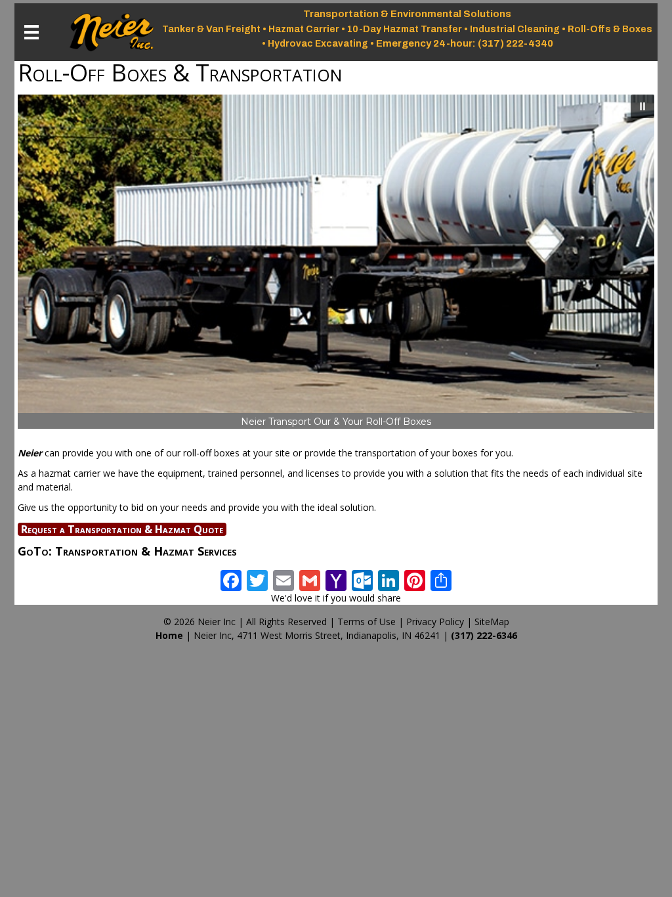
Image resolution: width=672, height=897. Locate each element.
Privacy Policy (435, 621)
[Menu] (31, 32)
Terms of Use (366, 621)
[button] (642, 106)
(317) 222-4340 (515, 43)
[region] (336, 262)
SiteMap (491, 621)
